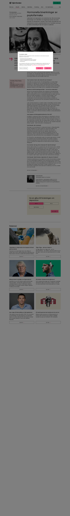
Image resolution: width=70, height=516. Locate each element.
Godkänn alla (48, 68)
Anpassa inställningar (23, 68)
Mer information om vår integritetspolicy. (38, 65)
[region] (35, 61)
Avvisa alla (39, 68)
